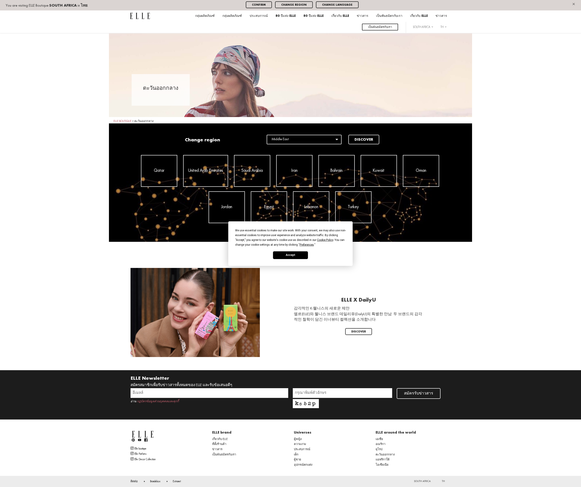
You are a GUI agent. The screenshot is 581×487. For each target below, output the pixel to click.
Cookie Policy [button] (325, 239)
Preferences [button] (307, 244)
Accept (290, 255)
